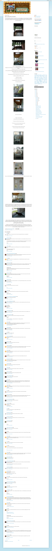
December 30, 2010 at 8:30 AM (10, 527)
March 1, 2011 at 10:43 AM (10, 537)
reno (43, 81)
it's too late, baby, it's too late (39, 117)
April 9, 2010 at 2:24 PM (9, 260)
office (42, 80)
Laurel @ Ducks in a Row (9, 427)
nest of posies (8, 403)
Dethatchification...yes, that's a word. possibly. (41, 114)
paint (46, 80)
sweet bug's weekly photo (38, 111)
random (40, 81)
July (36, 102)
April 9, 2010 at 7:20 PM (9, 282)
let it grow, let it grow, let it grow (39, 116)
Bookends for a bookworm (39, 113)
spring (44, 81)
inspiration (40, 79)
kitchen (42, 79)
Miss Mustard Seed (9, 412)
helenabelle (8, 327)
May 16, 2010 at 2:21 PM (9, 494)
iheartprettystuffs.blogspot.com (10, 512)
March (36, 118)
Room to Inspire (8, 394)
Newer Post (6, 540)
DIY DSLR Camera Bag (41, 63)
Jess (7, 390)
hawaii (35, 79)
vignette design (8, 345)
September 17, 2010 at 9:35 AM (10, 506)
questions (38, 81)
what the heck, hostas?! (38, 110)
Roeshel (8, 476)
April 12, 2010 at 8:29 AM (9, 343)
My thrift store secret (38, 109)
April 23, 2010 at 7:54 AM (9, 487)
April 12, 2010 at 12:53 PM (10, 365)
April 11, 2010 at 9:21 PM (9, 325)
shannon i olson (8, 371)
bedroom (36, 75)
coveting (41, 76)
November (37, 98)
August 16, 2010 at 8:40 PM (10, 500)
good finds (41, 78)
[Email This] (15, 228)
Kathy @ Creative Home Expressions (11, 253)
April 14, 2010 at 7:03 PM (9, 406)
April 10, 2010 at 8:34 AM (9, 294)
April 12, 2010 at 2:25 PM (9, 373)
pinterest (35, 81)
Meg (7, 525)
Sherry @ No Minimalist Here (10, 301)
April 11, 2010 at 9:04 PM (9, 312)
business (42, 75)
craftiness (43, 76)
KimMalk (8, 367)
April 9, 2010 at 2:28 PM (9, 265)
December (37, 97)
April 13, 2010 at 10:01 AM (10, 388)
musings (40, 80)
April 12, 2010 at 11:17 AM (9, 361)
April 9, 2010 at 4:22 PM (9, 277)
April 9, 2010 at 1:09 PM (9, 251)
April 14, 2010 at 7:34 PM (9, 410)
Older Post (31, 540)
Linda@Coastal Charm (9, 314)
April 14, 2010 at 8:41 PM (9, 429)
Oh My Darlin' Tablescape (41, 67)
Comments (36, 48)
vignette (36, 83)
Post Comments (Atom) (10, 541)
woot (39, 83)
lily (43, 79)
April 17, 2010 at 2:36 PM (9, 474)
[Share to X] (17, 228)
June (36, 103)
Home (18, 540)
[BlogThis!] (16, 228)
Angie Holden (8, 363)
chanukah (35, 76)
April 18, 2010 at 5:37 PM (9, 479)
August (36, 101)
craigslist (46, 76)
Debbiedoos (8, 279)
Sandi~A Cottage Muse (9, 375)
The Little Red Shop (9, 420)
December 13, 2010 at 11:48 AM (10, 523)
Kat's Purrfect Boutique (9, 496)
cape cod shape (45, 75)
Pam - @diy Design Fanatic (10, 399)
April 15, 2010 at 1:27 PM (9, 443)
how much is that (37, 115)
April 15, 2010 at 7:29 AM (9, 439)
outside (45, 80)
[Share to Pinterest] (18, 228)
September (37, 100)
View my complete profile (37, 17)
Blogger (29, 545)
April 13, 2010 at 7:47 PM (9, 392)
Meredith (8, 379)
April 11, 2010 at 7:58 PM (9, 308)
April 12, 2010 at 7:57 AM (9, 339)
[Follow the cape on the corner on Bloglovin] (37, 24)
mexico (35, 80)
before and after (39, 75)
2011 (36, 95)
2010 (36, 96)
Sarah (7, 305)
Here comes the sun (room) (39, 112)
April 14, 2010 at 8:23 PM (9, 425)
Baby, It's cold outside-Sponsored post (40, 71)
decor (36, 77)
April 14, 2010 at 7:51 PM (9, 418)
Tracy (7, 441)
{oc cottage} (8, 284)
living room (45, 79)
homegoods (37, 79)
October (37, 99)
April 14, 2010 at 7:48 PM (9, 414)
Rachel (7, 529)
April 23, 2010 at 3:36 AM (9, 483)
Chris (7, 408)
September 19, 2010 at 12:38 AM (10, 513)
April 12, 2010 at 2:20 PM (9, 369)
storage (46, 81)
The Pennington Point (9, 310)
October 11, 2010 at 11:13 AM (10, 518)
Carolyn (8, 290)
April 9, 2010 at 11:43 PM (9, 288)
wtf (40, 83)
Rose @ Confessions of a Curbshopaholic (11, 296)
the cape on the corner (38, 16)
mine (37, 80)
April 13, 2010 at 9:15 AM (9, 377)
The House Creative (9, 416)
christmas (38, 76)
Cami (7, 233)
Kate (7, 445)
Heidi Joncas (8, 341)
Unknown (8, 350)
